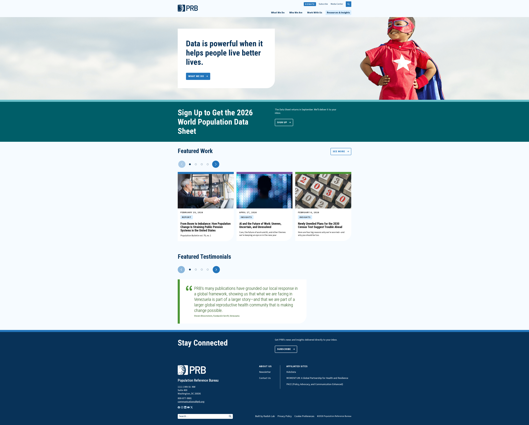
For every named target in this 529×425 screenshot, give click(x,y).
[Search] (230, 416)
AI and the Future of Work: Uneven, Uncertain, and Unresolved (260, 225)
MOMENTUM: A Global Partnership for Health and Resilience (317, 378)
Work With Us (314, 12)
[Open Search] (348, 4)
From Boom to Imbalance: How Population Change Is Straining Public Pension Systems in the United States (205, 227)
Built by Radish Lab (265, 416)
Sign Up (282, 122)
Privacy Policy (284, 416)
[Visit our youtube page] (188, 407)
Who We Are (295, 12)
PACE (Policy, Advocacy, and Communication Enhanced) (314, 384)
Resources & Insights (338, 12)
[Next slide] (216, 269)
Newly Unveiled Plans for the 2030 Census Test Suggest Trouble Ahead (320, 225)
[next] (215, 164)
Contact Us (265, 378)
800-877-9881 (185, 398)
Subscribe (323, 4)
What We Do (277, 12)
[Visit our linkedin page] (185, 407)
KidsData (291, 372)
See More (339, 151)
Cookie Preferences (304, 416)
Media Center (337, 4)
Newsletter (265, 372)
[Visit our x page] (191, 407)
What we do (196, 76)
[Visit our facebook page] (179, 407)
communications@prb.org (191, 401)
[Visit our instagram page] (182, 407)
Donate (310, 4)
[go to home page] (188, 10)
